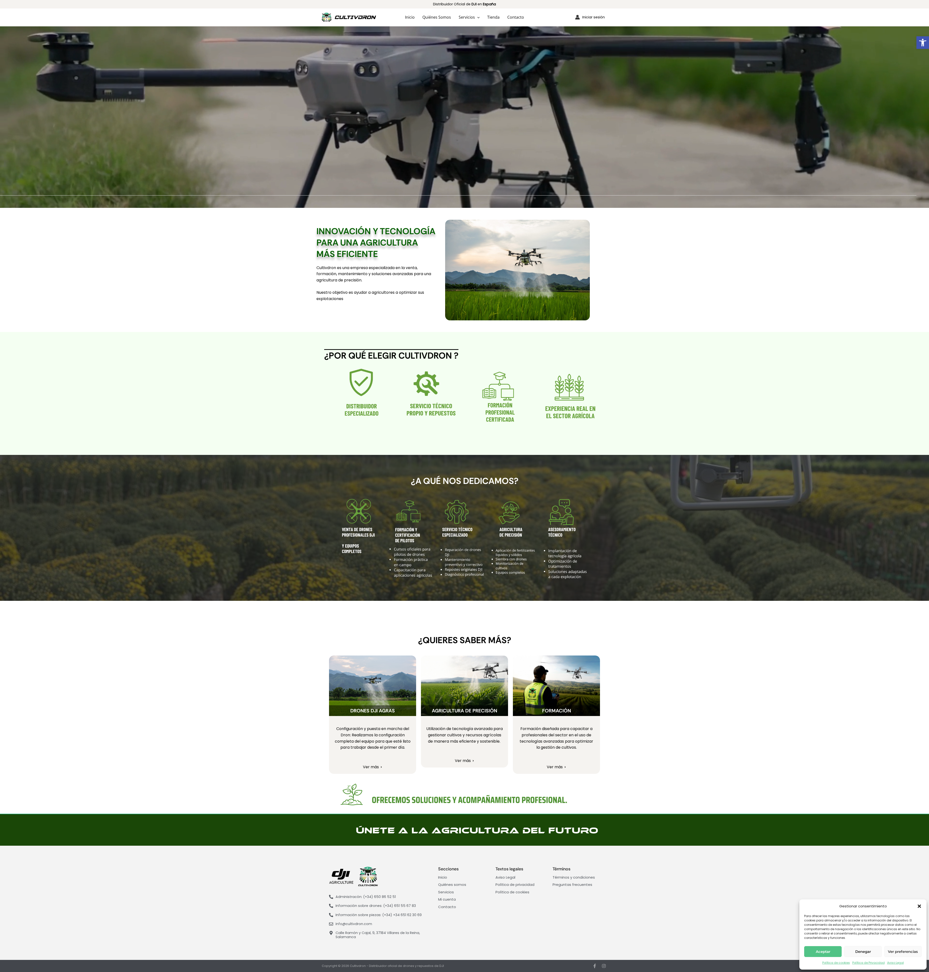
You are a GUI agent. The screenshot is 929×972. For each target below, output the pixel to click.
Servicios (467, 17)
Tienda (493, 17)
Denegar (863, 951)
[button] (922, 42)
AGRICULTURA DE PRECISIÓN (464, 711)
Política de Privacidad (868, 963)
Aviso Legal (895, 963)
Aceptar (823, 951)
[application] (477, 17)
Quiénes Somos (436, 17)
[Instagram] (603, 966)
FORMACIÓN (556, 711)
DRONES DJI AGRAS (372, 711)
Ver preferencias (903, 951)
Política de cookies (836, 963)
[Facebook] (594, 966)
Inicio (410, 17)
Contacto (515, 17)
